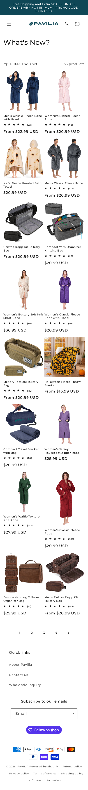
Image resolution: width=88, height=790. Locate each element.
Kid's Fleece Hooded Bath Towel (22, 184)
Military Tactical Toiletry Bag (21, 383)
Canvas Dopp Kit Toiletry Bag (21, 248)
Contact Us (18, 675)
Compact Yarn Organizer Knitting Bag (62, 248)
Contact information (46, 780)
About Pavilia (20, 665)
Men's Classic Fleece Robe (63, 183)
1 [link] (20, 633)
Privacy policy (19, 773)
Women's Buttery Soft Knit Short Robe (23, 316)
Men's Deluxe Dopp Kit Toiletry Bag (61, 599)
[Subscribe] (72, 713)
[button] (9, 24)
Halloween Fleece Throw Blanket (62, 383)
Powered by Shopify (43, 766)
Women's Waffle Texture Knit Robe (21, 518)
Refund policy (72, 766)
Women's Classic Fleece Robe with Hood (62, 316)
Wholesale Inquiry (25, 685)
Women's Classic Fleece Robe (62, 531)
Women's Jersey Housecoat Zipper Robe (62, 450)
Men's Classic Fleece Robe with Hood (22, 117)
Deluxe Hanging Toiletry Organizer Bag (21, 599)
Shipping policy (72, 773)
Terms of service (45, 773)
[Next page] (68, 633)
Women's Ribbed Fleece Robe (62, 117)
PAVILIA (23, 766)
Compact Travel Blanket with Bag (21, 450)
